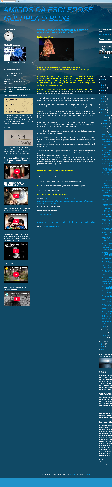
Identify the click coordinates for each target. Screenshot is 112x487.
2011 (102, 341)
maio (104, 327)
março (105, 332)
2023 (102, 82)
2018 (102, 96)
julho (104, 129)
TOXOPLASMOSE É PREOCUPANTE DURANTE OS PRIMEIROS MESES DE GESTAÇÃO (62, 31)
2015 (102, 104)
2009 (102, 347)
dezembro (106, 115)
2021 (102, 88)
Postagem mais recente (47, 222)
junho (104, 132)
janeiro (105, 338)
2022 (102, 85)
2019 (102, 93)
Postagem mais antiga (85, 222)
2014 (102, 107)
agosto (105, 126)
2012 (102, 113)
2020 (102, 90)
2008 (102, 349)
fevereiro (105, 335)
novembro (106, 118)
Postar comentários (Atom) (51, 226)
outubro (105, 121)
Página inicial (67, 222)
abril (104, 329)
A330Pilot (73, 474)
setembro (106, 123)
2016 (102, 101)
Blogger (88, 474)
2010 (102, 344)
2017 (102, 99)
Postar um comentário (46, 214)
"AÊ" (103, 274)
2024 (102, 79)
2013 (102, 110)
